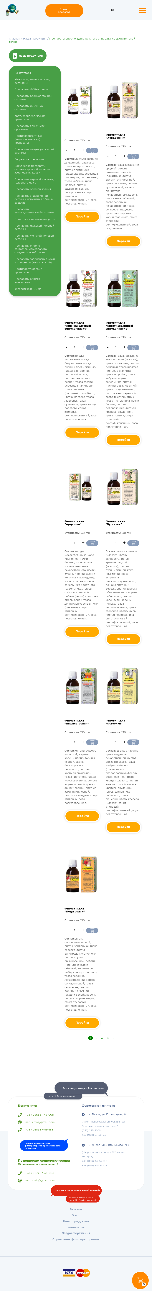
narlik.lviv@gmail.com (39, 1122)
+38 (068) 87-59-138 (39, 1130)
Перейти (82, 216)
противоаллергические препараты (29, 118)
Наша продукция (35, 39)
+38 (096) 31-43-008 (39, 1115)
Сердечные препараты (29, 159)
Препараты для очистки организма (30, 128)
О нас (76, 1215)
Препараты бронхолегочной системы (33, 98)
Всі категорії (22, 73)
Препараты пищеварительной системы (34, 151)
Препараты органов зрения (32, 189)
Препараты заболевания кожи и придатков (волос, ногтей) (34, 261)
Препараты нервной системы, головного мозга (34, 181)
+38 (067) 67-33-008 (39, 1173)
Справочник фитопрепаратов (75, 1239)
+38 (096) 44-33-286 (94, 1161)
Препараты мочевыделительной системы (34, 211)
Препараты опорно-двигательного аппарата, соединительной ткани (30, 249)
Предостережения (76, 1233)
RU (113, 10)
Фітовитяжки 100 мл (28, 289)
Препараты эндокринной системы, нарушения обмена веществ (33, 199)
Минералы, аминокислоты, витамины (32, 81)
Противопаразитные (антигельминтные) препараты (28, 139)
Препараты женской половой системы (34, 237)
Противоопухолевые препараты (28, 271)
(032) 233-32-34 (91, 1131)
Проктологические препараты (34, 219)
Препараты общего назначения (27, 281)
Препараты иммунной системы (29, 108)
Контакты (76, 1227)
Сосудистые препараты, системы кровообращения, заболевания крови (32, 169)
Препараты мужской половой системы (34, 227)
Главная (14, 39)
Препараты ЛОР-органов (31, 90)
